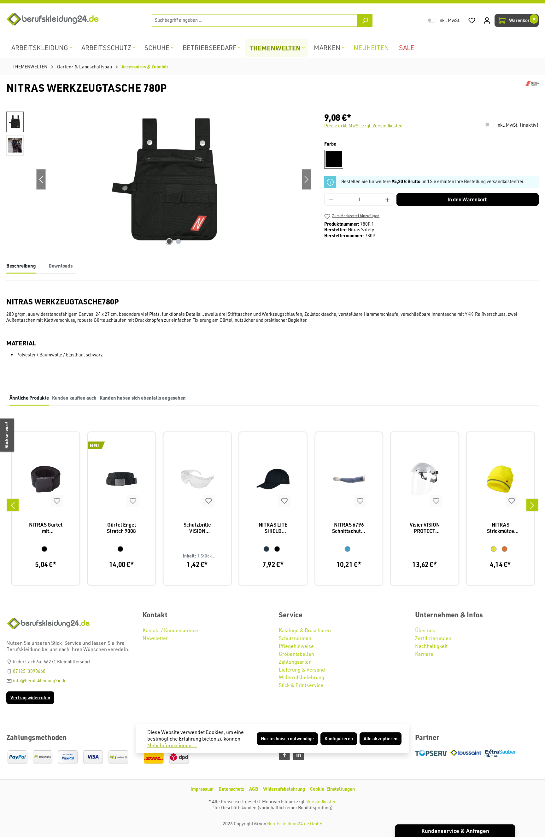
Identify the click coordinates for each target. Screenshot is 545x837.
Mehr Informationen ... (172, 745)
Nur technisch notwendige (287, 739)
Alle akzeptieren (380, 739)
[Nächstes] (532, 505)
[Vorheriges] (12, 505)
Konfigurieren (339, 739)
